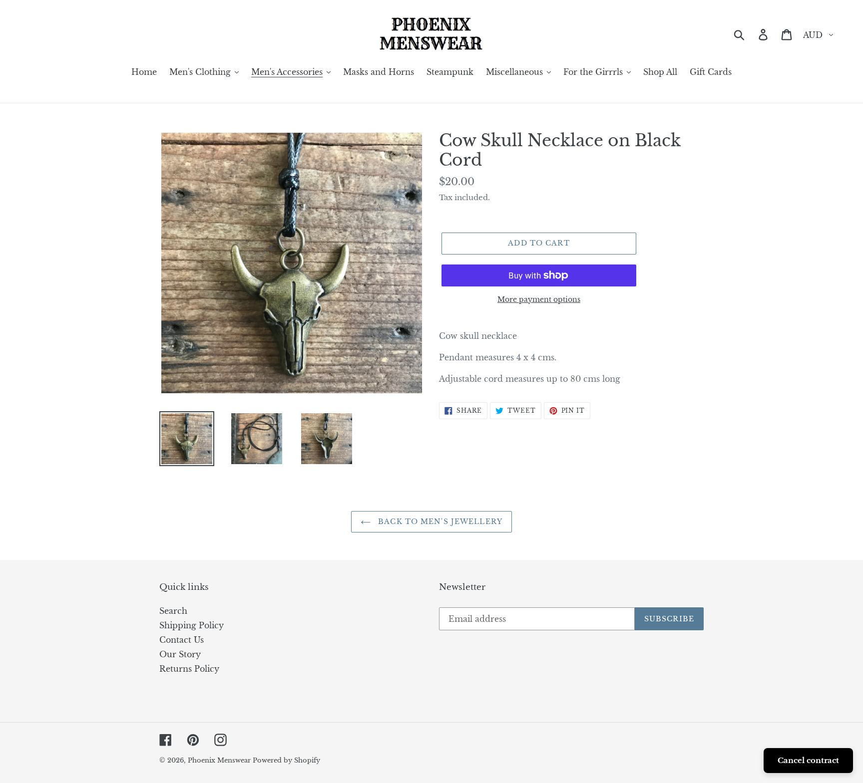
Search (173, 611)
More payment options (538, 299)
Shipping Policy (191, 625)
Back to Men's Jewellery (439, 521)
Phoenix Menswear (220, 760)
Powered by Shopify (286, 760)
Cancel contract (808, 760)
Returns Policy (189, 669)
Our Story (180, 654)
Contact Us (181, 640)
